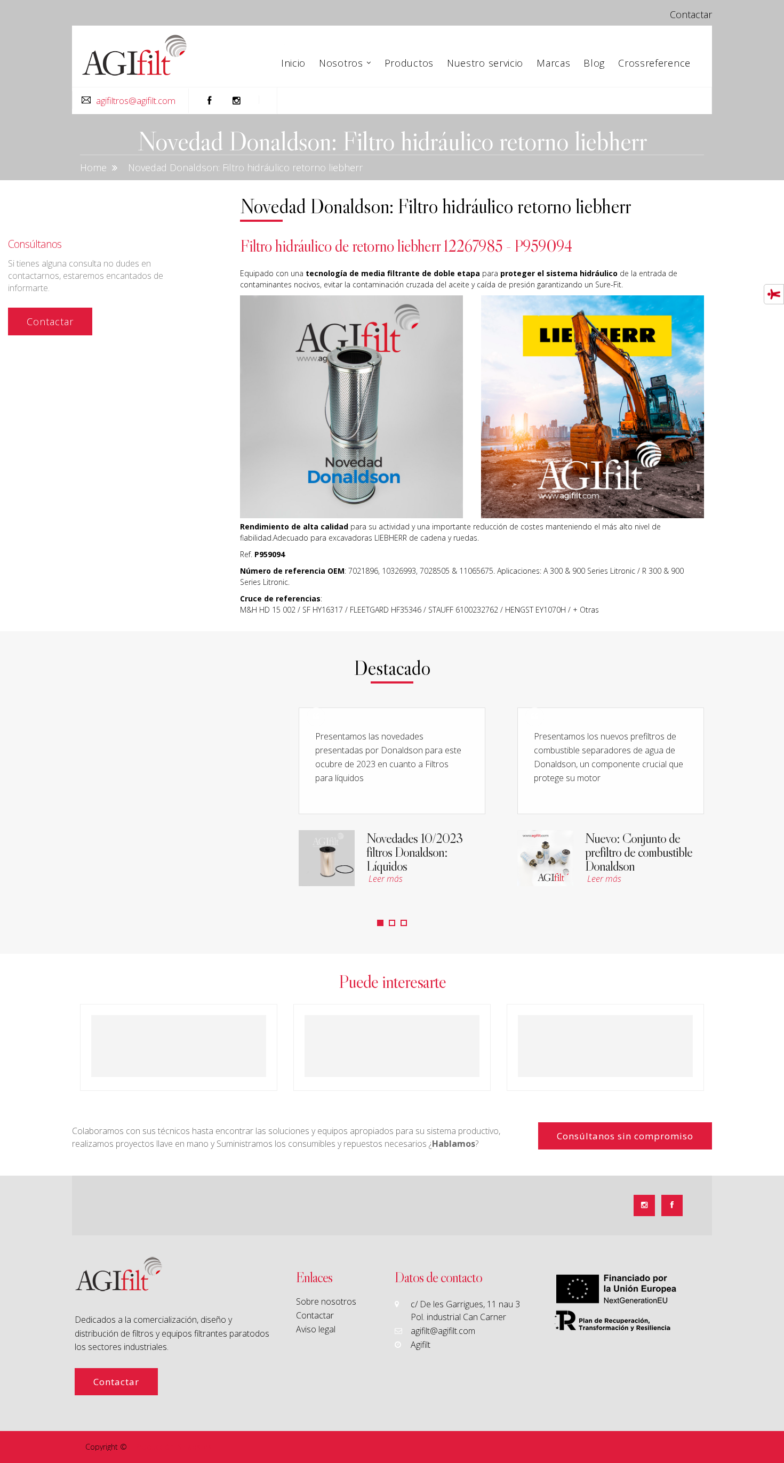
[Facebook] (672, 1205)
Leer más (386, 879)
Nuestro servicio (485, 63)
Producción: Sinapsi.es (173, 1447)
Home (93, 167)
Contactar (691, 14)
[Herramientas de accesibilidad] (774, 294)
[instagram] (237, 101)
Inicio (293, 63)
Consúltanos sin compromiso (625, 1136)
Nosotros (341, 63)
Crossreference (654, 63)
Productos (409, 63)
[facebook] (210, 101)
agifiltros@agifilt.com (135, 100)
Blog (594, 63)
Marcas (553, 63)
